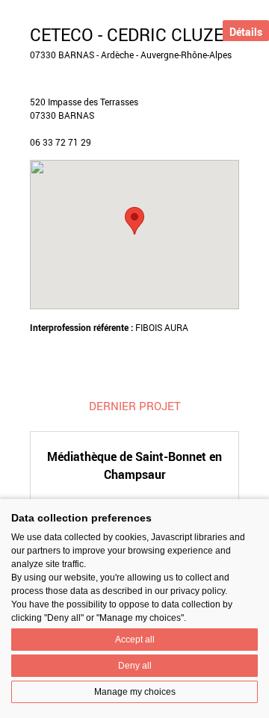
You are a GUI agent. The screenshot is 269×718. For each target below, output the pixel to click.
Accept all (135, 639)
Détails (245, 32)
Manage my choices (135, 692)
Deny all (135, 665)
